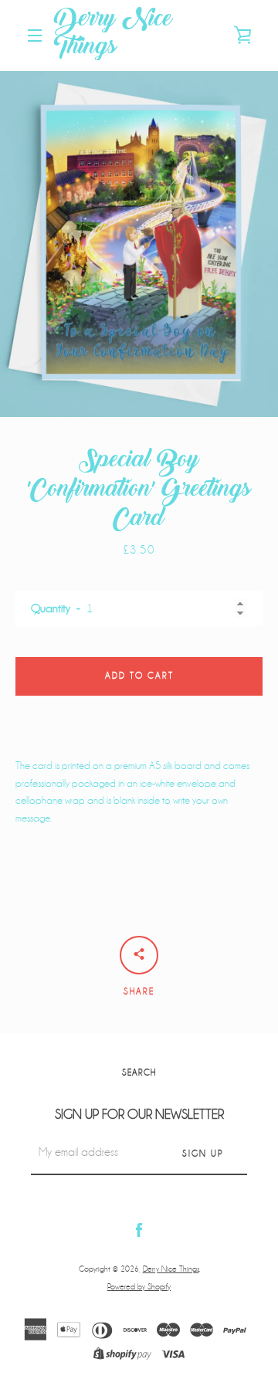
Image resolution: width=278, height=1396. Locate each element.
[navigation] (34, 35)
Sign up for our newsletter (139, 1114)
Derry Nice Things (113, 35)
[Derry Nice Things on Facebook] (139, 1229)
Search (139, 1073)
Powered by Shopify (139, 1286)
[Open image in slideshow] (139, 244)
